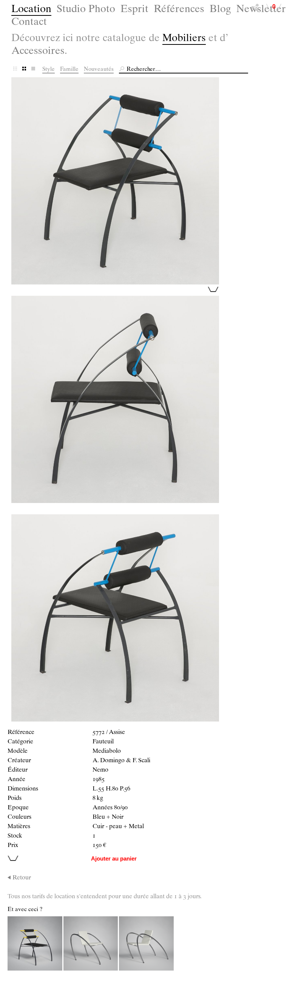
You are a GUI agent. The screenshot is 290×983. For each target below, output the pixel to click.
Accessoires (38, 52)
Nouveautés (99, 69)
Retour (21, 878)
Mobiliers (184, 39)
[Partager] (255, 9)
